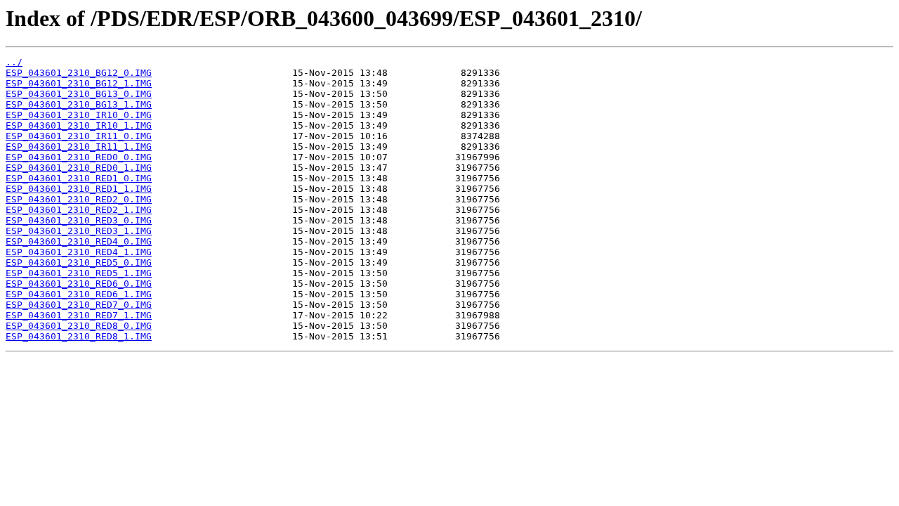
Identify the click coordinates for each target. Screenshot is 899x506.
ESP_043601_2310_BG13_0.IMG (79, 94)
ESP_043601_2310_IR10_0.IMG (79, 115)
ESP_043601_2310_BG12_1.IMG (79, 83)
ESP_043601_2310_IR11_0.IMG (79, 136)
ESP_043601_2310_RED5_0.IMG (79, 262)
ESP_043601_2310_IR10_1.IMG (79, 125)
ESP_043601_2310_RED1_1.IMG (79, 188)
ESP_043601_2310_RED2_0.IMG (79, 199)
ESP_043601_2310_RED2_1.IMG (79, 210)
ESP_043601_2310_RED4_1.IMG (79, 252)
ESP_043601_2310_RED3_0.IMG (79, 220)
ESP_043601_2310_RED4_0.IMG (79, 241)
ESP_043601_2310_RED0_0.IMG (79, 157)
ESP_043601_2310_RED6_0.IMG (79, 283)
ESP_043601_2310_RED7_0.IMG (79, 304)
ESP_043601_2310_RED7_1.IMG (79, 315)
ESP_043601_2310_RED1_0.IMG (79, 178)
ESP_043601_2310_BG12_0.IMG (79, 72)
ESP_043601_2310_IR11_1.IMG (79, 146)
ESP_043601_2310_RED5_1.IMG (79, 273)
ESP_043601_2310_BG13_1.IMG (79, 104)
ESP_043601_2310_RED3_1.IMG (79, 231)
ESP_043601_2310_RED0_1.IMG (79, 167)
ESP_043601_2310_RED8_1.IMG (79, 336)
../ (14, 62)
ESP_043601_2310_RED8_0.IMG (79, 325)
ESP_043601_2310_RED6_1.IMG (79, 294)
